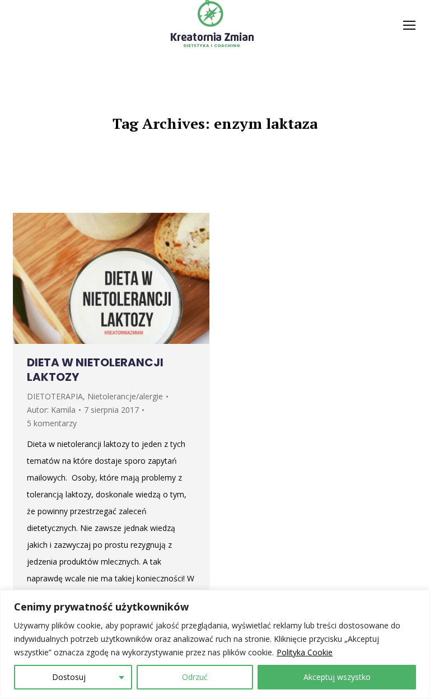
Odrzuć (195, 677)
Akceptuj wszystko (337, 677)
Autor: (51, 409)
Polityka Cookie (305, 652)
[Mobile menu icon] (409, 25)
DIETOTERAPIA (55, 396)
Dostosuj (69, 677)
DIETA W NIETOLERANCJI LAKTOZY (95, 370)
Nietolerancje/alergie (125, 396)
